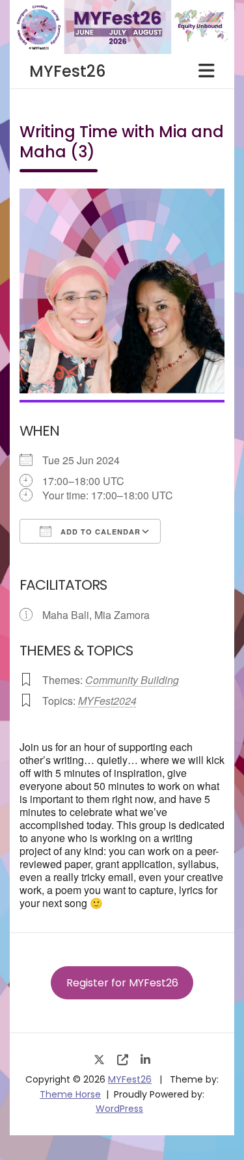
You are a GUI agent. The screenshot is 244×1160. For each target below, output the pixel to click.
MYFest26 (67, 71)
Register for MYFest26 (122, 982)
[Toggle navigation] (206, 70)
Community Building (132, 679)
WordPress (119, 1108)
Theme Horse (70, 1094)
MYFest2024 (107, 700)
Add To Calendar (99, 531)
